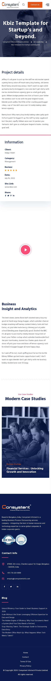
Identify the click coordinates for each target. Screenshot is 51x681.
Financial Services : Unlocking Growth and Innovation (25, 470)
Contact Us (35, 4)
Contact (25, 657)
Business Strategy (14, 464)
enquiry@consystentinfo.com (18, 578)
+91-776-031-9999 (14, 573)
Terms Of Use (25, 661)
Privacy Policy (25, 666)
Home (25, 652)
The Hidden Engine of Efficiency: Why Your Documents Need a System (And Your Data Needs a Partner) (25, 622)
